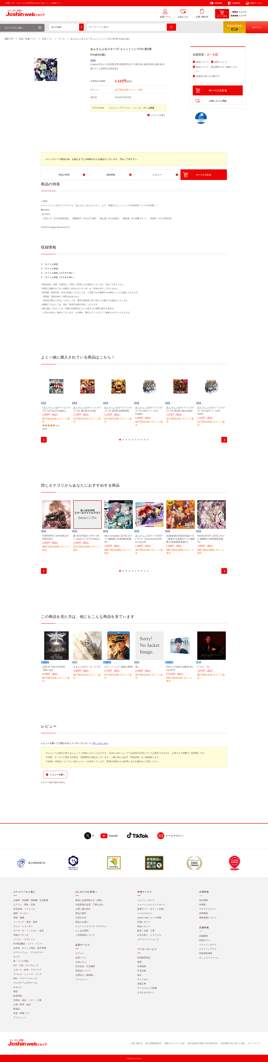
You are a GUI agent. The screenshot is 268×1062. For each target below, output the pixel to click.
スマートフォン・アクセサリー (28, 952)
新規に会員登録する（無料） (89, 900)
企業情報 (218, 3)
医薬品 (16, 1009)
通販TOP (8, 39)
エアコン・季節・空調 (24, 904)
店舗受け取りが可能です (208, 76)
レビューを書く (158, 115)
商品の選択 (80, 913)
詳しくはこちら (100, 743)
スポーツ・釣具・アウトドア (27, 969)
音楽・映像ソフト (22, 1013)
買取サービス (256, 3)
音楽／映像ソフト (27, 39)
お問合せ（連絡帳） (85, 975)
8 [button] (142, 439)
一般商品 (234, 12)
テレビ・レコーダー (23, 926)
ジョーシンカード (146, 900)
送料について (220, 62)
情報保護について (208, 917)
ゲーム (61, 39)
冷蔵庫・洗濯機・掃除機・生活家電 (30, 900)
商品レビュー (143, 926)
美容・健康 (18, 917)
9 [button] (145, 439)
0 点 (240, 12)
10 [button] (148, 439)
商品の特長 (64, 174)
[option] (56, 401)
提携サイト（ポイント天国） (151, 909)
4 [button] (129, 439)
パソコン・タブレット (24, 939)
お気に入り (183, 17)
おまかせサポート (146, 992)
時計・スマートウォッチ (25, 978)
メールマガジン (174, 835)
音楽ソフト (47, 39)
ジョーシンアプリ (208, 949)
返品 (139, 975)
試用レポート (143, 922)
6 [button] (135, 439)
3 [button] (126, 439)
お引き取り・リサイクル (149, 935)
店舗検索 (203, 936)
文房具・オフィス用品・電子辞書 (29, 948)
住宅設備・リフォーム (24, 909)
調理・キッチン (21, 913)
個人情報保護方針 (153, 1043)
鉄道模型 (17, 996)
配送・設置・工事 (146, 930)
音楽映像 (234, 16)
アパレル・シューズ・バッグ (27, 974)
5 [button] (132, 439)
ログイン (79, 953)
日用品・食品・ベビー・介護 (27, 1000)
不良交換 (141, 970)
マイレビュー (81, 979)
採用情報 (203, 913)
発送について (202, 62)
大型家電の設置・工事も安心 (89, 904)
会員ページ (165, 17)
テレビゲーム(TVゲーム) (25, 982)
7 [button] (138, 439)
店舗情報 (236, 3)
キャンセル (142, 979)
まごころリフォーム (209, 957)
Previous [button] (44, 440)
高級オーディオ (21, 935)
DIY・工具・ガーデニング (26, 965)
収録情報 (110, 174)
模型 (15, 991)
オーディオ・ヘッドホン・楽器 (28, 930)
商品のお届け (81, 922)
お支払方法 (80, 917)
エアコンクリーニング (148, 939)
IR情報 (202, 904)
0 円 (244, 12)
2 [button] (123, 439)
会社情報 (203, 900)
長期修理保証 (143, 957)
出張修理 (141, 966)
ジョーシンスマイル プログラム (90, 926)
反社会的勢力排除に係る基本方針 (203, 1043)
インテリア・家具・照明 (25, 922)
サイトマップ (254, 1043)
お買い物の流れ (83, 909)
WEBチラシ (204, 940)
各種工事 (141, 983)
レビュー (157, 174)
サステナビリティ (208, 909)
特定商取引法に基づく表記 (233, 1043)
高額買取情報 (205, 953)
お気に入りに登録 (217, 101)
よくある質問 (81, 930)
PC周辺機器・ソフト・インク (27, 943)
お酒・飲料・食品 (22, 1004)
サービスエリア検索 (147, 988)
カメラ (16, 956)
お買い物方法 (202, 17)
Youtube (113, 835)
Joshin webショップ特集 (149, 917)
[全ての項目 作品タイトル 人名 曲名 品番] (66, 27)
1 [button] (120, 439)
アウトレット (19, 1017)
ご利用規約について (85, 935)
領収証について (83, 970)
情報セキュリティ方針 (175, 1043)
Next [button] (224, 440)
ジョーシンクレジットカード (151, 904)
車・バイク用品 (21, 961)
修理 (139, 962)
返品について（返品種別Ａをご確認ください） (216, 69)
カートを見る (222, 16)
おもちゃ (17, 987)
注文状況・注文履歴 (85, 966)
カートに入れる (218, 90)
